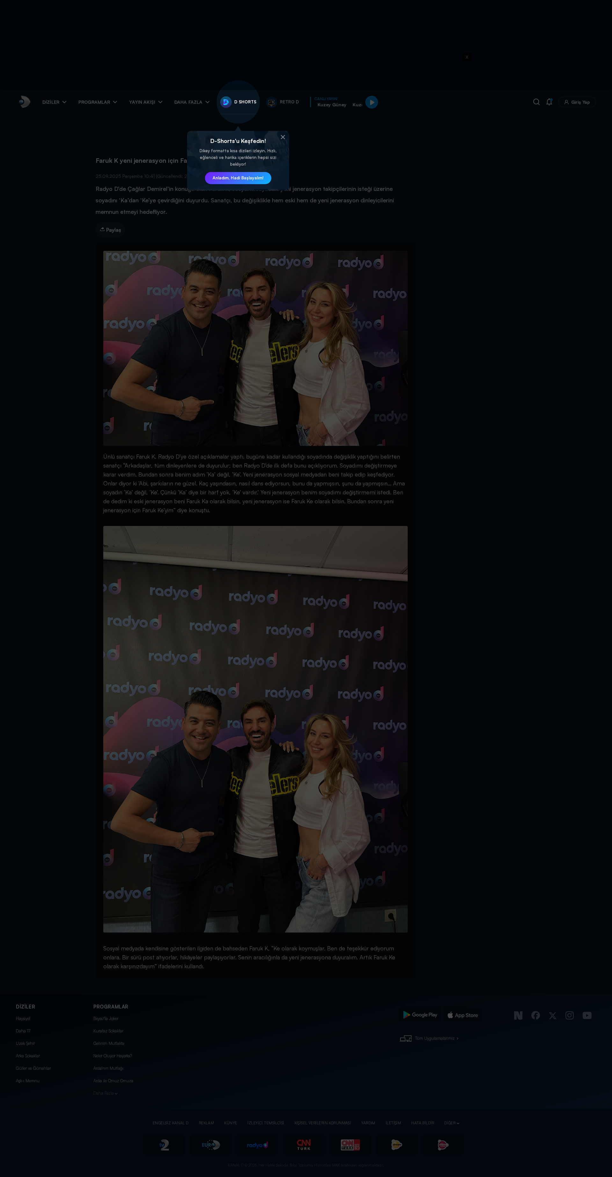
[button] (283, 137)
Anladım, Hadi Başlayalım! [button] (238, 177)
